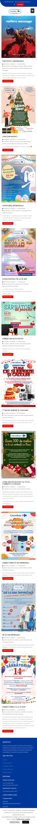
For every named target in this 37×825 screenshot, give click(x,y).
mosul (18, 489)
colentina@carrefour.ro (24, 2)
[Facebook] (14, 4)
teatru (25, 568)
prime (4, 68)
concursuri (29, 712)
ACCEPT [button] (25, 822)
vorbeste (27, 489)
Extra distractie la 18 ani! (14, 279)
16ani (5, 568)
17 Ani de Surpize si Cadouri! (15, 410)
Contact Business (7, 763)
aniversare (7, 66)
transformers (28, 68)
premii (30, 66)
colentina (11, 141)
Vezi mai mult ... (7, 81)
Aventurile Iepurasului (13, 205)
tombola (21, 68)
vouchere (5, 70)
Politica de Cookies (23, 819)
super (11, 68)
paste (25, 210)
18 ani (5, 284)
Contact (20, 4)
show (7, 68)
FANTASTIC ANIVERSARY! (13, 61)
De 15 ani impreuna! (11, 635)
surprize (16, 68)
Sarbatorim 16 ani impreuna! (15, 563)
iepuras (18, 210)
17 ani (5, 415)
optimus (25, 66)
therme (14, 144)
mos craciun (12, 489)
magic (29, 141)
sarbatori (5, 346)
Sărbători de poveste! (12, 338)
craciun (17, 141)
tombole (14, 714)
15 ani (5, 640)
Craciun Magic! (10, 136)
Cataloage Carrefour (8, 766)
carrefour (17, 712)
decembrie (23, 141)
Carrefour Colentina (9, 64)
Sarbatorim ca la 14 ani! (14, 707)
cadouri (20, 66)
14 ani (5, 712)
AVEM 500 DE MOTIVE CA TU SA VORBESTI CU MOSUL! (16, 483)
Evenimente (21, 64)
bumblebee (14, 66)
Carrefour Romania (8, 769)
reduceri (9, 714)
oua (22, 210)
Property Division (7, 772)
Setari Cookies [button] (14, 822)
